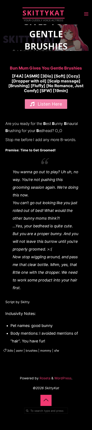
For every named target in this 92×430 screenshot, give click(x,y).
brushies (31, 350)
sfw (56, 350)
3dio (10, 350)
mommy (45, 350)
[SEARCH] (27, 411)
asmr (19, 350)
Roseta (44, 378)
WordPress (62, 378)
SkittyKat (43, 12)
